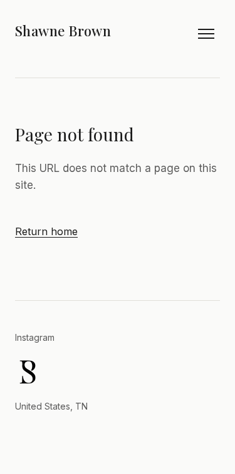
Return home (46, 231)
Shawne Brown (63, 30)
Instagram (35, 337)
